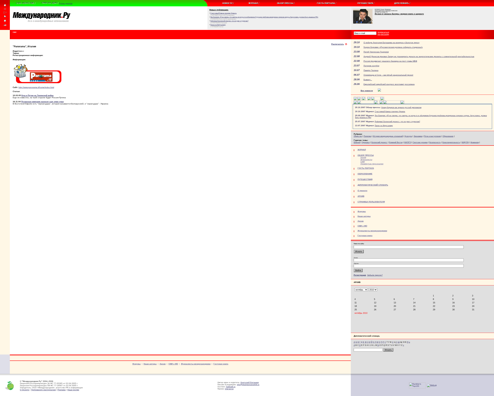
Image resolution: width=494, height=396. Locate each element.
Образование (448, 136)
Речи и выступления (432, 136)
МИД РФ (465, 142)
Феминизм (474, 142)
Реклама (62, 390)
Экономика (418, 136)
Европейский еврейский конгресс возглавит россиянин (389, 84)
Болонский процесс (379, 142)
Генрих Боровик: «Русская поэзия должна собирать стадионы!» (393, 47)
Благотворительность (451, 142)
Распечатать (337, 44)
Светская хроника (420, 142)
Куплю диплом (65, 3)
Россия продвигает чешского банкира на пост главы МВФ (390, 61)
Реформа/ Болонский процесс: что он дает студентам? (397, 122)
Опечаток (229, 389)
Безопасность (435, 142)
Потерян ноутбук (371, 66)
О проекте (24, 390)
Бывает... (368, 80)
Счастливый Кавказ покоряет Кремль (390, 112)
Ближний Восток (396, 142)
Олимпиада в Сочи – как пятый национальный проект (388, 75)
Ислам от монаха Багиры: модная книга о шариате (399, 14)
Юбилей (357, 142)
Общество (358, 136)
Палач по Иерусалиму (384, 126)
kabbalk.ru (230, 387)
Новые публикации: (218, 10)
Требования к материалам (43, 390)
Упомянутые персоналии (371, 164)
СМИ (362, 162)
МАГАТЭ (407, 142)
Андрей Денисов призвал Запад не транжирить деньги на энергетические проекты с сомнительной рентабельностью (419, 56)
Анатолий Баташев (249, 382)
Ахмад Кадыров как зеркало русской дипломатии (401, 107)
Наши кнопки (73, 390)
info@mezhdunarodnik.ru (248, 384)
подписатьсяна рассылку (383, 33)
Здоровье (366, 142)
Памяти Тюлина (371, 70)
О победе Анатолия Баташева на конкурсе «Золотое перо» (392, 42)
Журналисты (366, 159)
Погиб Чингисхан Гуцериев (376, 52)
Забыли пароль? (375, 275)
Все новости (367, 91)
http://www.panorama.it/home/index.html (36, 87)
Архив (363, 157)
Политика (367, 136)
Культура (408, 136)
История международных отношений (388, 136)
